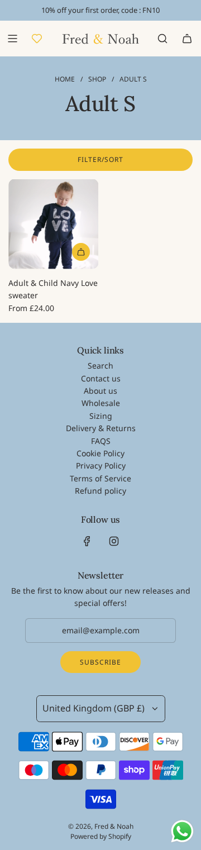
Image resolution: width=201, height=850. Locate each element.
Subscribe (100, 662)
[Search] (162, 38)
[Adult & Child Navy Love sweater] (53, 224)
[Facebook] (87, 541)
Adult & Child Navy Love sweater (53, 289)
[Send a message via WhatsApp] (182, 831)
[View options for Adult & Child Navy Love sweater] (81, 252)
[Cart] (187, 38)
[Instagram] (114, 541)
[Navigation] (12, 38)
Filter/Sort (100, 159)
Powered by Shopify (100, 836)
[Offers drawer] (37, 38)
